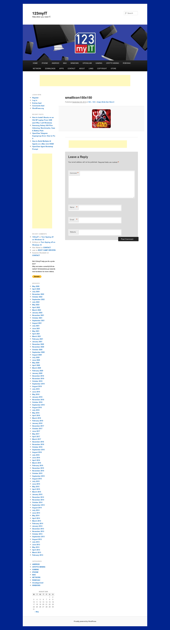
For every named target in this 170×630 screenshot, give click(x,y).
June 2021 (36, 328)
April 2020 (36, 365)
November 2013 (38, 531)
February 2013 (37, 555)
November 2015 (38, 470)
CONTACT (71, 68)
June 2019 (36, 391)
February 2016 (37, 465)
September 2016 (38, 449)
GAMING (99, 63)
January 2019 (37, 397)
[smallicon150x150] (101, 118)
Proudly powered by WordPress (85, 621)
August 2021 (37, 323)
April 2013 (36, 550)
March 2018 (36, 418)
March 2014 (36, 521)
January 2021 (37, 341)
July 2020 (35, 357)
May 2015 (35, 486)
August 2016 (37, 452)
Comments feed (38, 105)
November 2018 (38, 399)
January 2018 (37, 423)
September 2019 (38, 383)
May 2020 (35, 362)
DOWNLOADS (50, 68)
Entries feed (36, 103)
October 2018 (37, 402)
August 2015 (37, 478)
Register (35, 97)
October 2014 (37, 502)
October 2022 (37, 297)
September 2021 (38, 320)
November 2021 (38, 315)
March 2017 (36, 439)
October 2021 (37, 318)
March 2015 (36, 492)
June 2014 (36, 513)
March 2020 (36, 368)
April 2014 (36, 518)
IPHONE (45, 63)
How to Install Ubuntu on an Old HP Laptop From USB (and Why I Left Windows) (43, 120)
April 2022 (36, 307)
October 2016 (37, 447)
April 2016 (36, 460)
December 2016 (38, 442)
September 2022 (38, 299)
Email (73, 220)
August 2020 (37, 355)
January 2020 (37, 373)
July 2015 (35, 481)
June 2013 (36, 544)
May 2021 (35, 331)
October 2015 (37, 473)
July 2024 (35, 291)
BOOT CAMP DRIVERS (47, 250)
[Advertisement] (85, 80)
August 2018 (37, 407)
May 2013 (35, 547)
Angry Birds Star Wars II (105, 102)
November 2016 (38, 444)
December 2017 (38, 426)
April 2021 (36, 333)
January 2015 (37, 494)
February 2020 (37, 370)
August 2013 (37, 539)
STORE (113, 68)
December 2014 (38, 497)
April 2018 (36, 415)
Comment (74, 173)
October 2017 (37, 428)
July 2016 (35, 455)
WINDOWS (75, 63)
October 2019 (37, 381)
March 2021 (36, 336)
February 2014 (37, 523)
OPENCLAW (87, 63)
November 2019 (38, 378)
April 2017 (36, 436)
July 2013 (35, 542)
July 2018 (35, 410)
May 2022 (35, 304)
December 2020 (38, 344)
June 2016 (36, 457)
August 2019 (37, 386)
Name (73, 207)
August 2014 (37, 507)
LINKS (91, 68)
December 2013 (38, 528)
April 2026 (36, 289)
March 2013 (36, 552)
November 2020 (38, 347)
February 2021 (37, 339)
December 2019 (38, 376)
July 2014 (35, 510)
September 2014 (38, 505)
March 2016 (36, 463)
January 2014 (37, 526)
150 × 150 (91, 102)
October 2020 (37, 349)
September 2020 (38, 352)
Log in (34, 100)
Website (73, 232)
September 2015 (38, 476)
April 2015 (36, 489)
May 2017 (35, 434)
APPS (61, 68)
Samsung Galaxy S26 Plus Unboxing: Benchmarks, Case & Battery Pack (43, 128)
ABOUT (82, 68)
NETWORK (37, 68)
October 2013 (37, 534)
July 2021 (35, 325)
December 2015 (38, 468)
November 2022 (38, 294)
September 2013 (38, 536)
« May (37, 612)
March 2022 (36, 310)
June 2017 (36, 431)
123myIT (39, 13)
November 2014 (38, 500)
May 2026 (35, 286)
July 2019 (35, 389)
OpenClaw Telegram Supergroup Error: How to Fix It (43, 136)
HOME (35, 63)
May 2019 (35, 394)
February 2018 (37, 420)
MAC (65, 63)
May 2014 (35, 515)
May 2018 (35, 413)
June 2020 (36, 360)
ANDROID (55, 63)
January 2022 (37, 312)
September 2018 (38, 405)
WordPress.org (38, 108)
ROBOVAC (127, 63)
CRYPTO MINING (112, 63)
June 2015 (36, 484)
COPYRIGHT (102, 68)
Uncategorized (37, 582)
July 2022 (35, 302)
